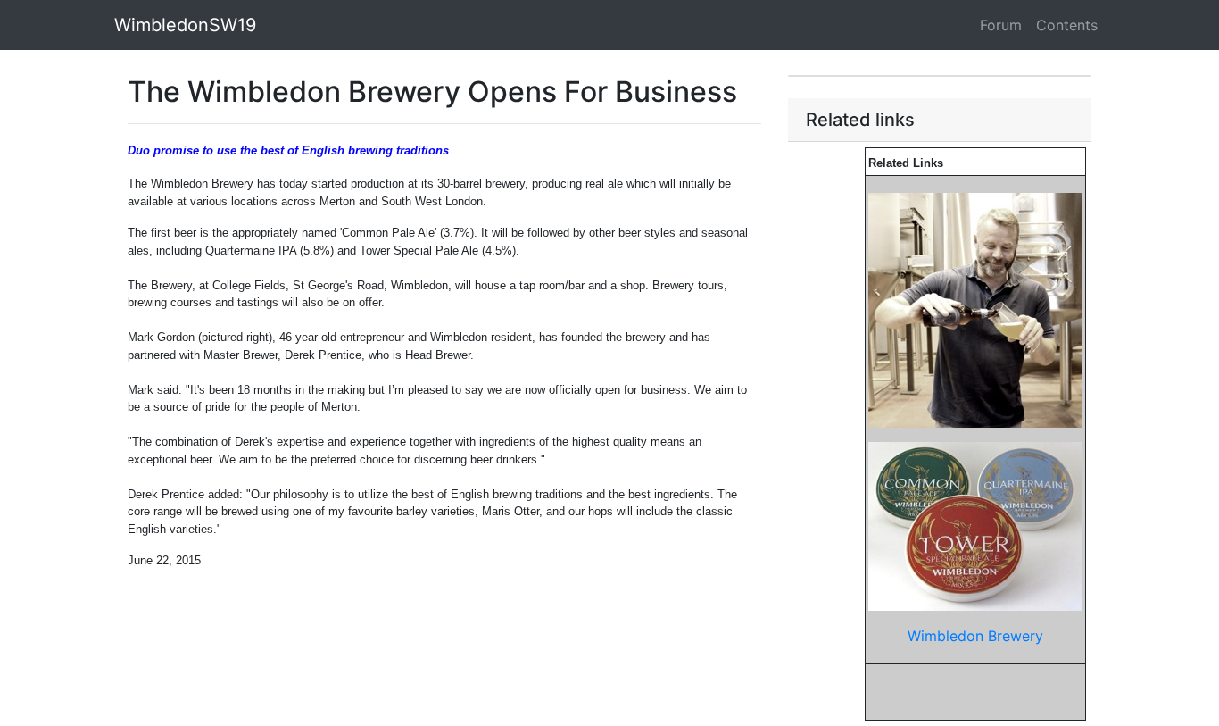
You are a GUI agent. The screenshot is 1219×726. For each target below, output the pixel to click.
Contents (1067, 25)
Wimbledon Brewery (975, 636)
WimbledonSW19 (185, 25)
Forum (1001, 25)
